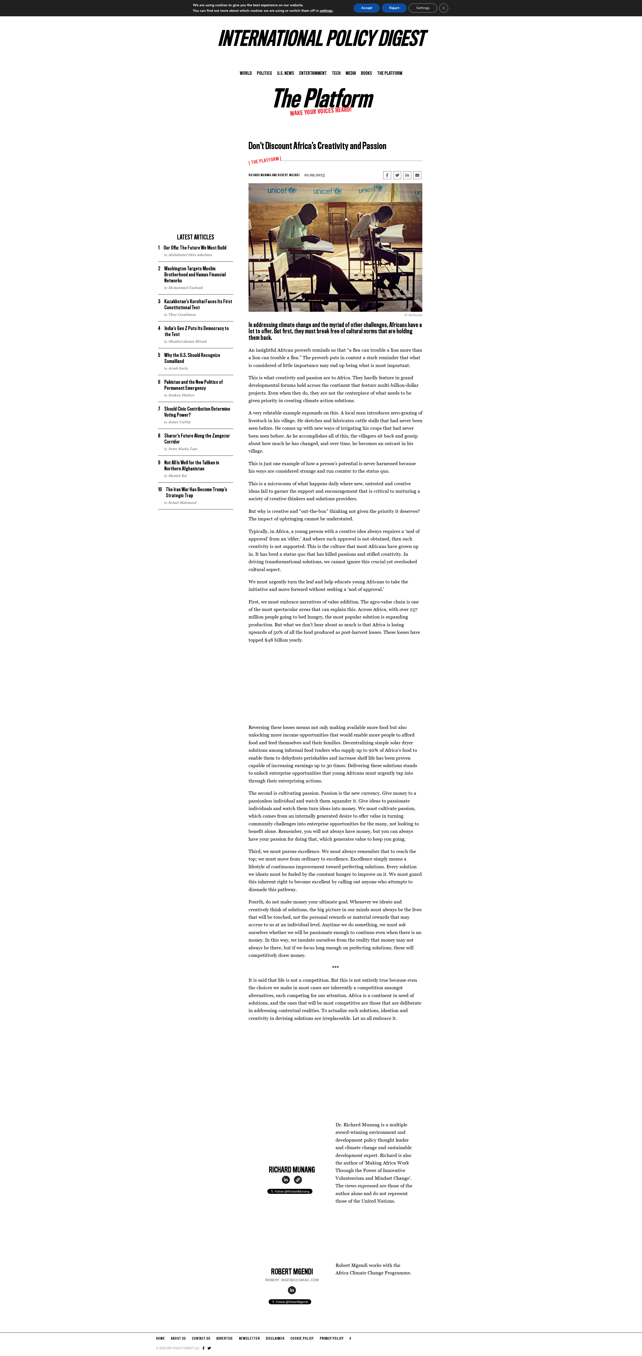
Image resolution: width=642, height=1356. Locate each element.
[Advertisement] (195, 195)
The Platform (389, 73)
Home (160, 1338)
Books (366, 73)
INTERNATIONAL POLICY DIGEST (321, 40)
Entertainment (313, 73)
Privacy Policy (332, 1338)
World (246, 73)
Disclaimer (275, 1338)
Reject (394, 8)
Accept (366, 8)
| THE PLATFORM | (265, 160)
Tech (336, 73)
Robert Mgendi (288, 175)
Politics (264, 73)
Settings (423, 8)
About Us (178, 1338)
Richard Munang (260, 175)
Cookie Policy (302, 1338)
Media (351, 73)
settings (326, 10)
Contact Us (201, 1338)
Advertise (224, 1338)
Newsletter (249, 1338)
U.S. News (285, 73)
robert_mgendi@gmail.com (292, 1280)
